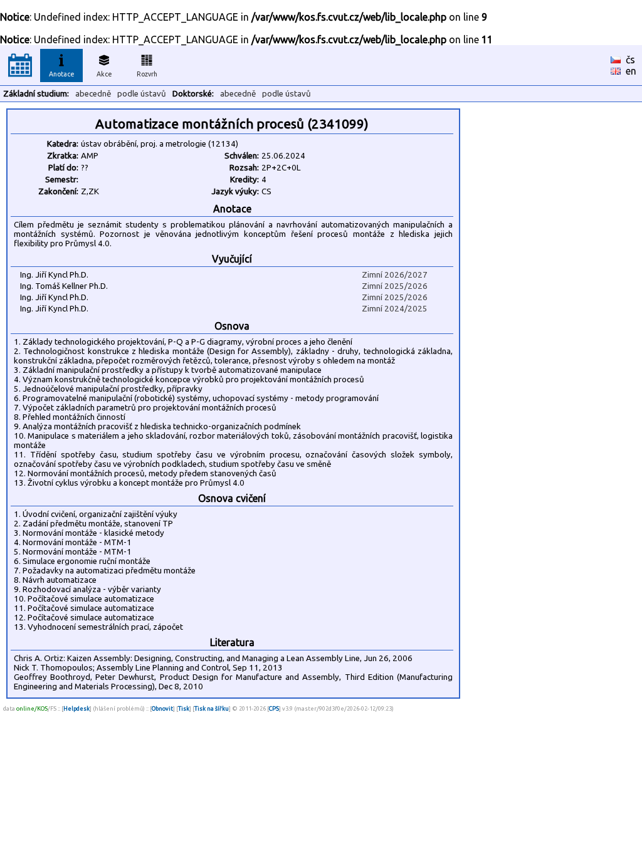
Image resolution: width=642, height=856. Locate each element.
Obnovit (162, 708)
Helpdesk (76, 708)
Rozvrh (147, 74)
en (631, 70)
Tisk (183, 708)
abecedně (93, 93)
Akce (104, 74)
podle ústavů (141, 93)
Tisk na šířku (211, 708)
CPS (274, 708)
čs (630, 59)
